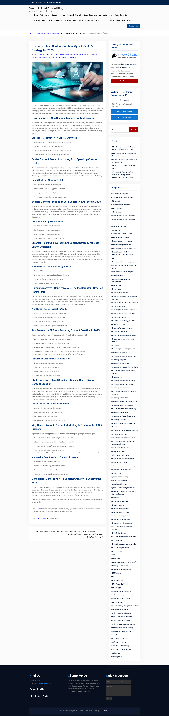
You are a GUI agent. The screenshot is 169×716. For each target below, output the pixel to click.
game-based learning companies (123, 488)
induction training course (120, 509)
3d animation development (121, 205)
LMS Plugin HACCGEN (120, 584)
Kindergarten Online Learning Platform (125, 562)
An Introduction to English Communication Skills (82, 20)
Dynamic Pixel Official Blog (46, 8)
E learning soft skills (119, 324)
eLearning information (119, 462)
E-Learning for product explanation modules (124, 393)
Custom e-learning (118, 275)
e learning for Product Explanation (123, 313)
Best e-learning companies (121, 245)
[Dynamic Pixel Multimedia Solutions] (124, 56)
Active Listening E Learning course (52, 15)
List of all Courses (124, 112)
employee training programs (121, 470)
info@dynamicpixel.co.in (54, 2)
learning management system (122, 569)
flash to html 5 (117, 473)
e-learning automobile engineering (124, 356)
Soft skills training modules (121, 649)
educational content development (123, 438)
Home (36, 15)
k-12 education (117, 540)
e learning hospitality (119, 317)
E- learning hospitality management (124, 335)
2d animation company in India (122, 197)
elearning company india (120, 455)
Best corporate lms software (122, 241)
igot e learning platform (120, 501)
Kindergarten (116, 558)
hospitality (115, 498)
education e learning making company (125, 431)
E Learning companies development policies (124, 297)
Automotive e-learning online (122, 234)
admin (47, 55)
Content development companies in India (124, 267)
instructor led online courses (122, 523)
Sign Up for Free (124, 118)
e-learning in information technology (124, 401)
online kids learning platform (122, 617)
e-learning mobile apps (120, 412)
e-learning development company (123, 381)
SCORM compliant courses (121, 631)
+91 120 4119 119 (125, 68)
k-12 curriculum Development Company (122, 528)
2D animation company (120, 194)
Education (115, 427)
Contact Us (133, 26)
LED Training (116, 573)
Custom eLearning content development (121, 280)
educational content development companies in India (123, 443)
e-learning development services (123, 384)
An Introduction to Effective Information (48, 20)
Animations (116, 223)
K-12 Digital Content (119, 533)
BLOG (114, 258)
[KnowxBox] (124, 101)
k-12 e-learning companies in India (124, 537)
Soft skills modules (119, 642)
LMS (114, 577)
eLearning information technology (123, 466)
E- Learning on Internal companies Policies (123, 340)
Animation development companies (124, 216)
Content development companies (78, 55)
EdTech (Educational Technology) (123, 423)
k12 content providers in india (122, 555)
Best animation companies (121, 237)
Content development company (122, 272)
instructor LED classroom (121, 519)
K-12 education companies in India (124, 544)
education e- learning (119, 434)
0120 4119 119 (37, 2)
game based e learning (120, 477)
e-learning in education (120, 398)
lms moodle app (117, 580)
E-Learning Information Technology (124, 409)
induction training (118, 505)
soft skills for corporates (120, 638)
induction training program (121, 512)
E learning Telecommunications (122, 328)
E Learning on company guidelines (124, 321)
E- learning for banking (120, 332)
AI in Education (117, 208)
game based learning (119, 484)
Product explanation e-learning (122, 628)
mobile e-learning (118, 595)
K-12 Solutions (117, 551)
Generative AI (71, 57)
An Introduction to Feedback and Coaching (117, 20)
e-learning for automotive (120, 388)
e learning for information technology (124, 310)
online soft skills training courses (123, 624)
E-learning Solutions (119, 420)
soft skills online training (120, 646)
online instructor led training (121, 613)
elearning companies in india (122, 448)
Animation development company (123, 219)
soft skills (115, 635)
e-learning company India (120, 363)
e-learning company (119, 360)
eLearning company (119, 451)
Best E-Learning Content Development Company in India (122, 253)
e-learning (115, 345)
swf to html (116, 653)
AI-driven (39, 509)
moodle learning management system (125, 606)
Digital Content (117, 285)
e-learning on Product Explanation (123, 416)
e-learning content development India (125, 367)
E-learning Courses (118, 377)
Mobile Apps (116, 588)
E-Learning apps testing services (123, 349)
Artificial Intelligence (60, 55)
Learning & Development (120, 566)
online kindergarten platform (121, 620)
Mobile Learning (117, 602)
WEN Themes (104, 711)
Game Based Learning (119, 480)
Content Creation (60, 57)
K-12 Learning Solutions (120, 548)
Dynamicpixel (116, 289)
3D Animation (116, 201)
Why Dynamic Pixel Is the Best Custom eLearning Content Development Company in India (122, 174)
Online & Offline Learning (120, 609)
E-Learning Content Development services (123, 372)
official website (43, 518)
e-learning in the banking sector (123, 405)
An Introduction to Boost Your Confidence (82, 15)
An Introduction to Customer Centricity (113, 15)
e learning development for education (125, 303)
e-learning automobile (119, 352)
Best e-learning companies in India (124, 248)
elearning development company (123, 459)
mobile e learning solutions (121, 591)
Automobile (116, 230)
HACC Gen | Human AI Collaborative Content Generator (124, 493)
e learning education (119, 306)
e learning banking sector (120, 293)
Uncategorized (117, 657)
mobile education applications (122, 598)
